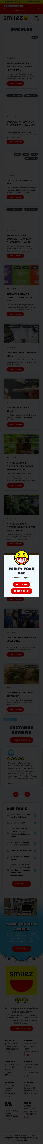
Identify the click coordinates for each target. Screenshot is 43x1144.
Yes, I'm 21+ (21, 584)
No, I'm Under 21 (21, 591)
